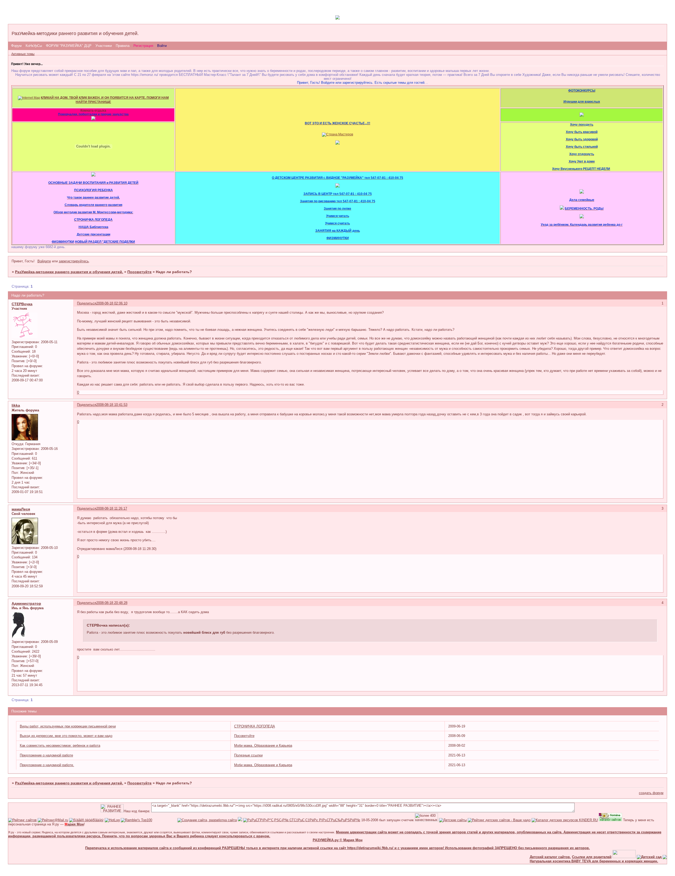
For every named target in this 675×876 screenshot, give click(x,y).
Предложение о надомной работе (46, 755)
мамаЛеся (21, 509)
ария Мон (74, 824)
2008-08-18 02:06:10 (111, 303)
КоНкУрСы (34, 46)
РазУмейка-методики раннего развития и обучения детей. (69, 272)
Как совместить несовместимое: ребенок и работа (60, 745)
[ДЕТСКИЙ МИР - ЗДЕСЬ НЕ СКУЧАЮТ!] (240, 820)
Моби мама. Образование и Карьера (263, 745)
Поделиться (86, 303)
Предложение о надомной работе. (47, 765)
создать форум (651, 793)
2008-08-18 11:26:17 (111, 508)
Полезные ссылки (248, 755)
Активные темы (23, 54)
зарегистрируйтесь (74, 261)
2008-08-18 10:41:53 (111, 405)
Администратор (26, 603)
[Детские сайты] (610, 857)
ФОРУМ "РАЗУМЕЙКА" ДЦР (68, 46)
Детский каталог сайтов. (536, 857)
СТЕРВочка (22, 304)
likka (16, 405)
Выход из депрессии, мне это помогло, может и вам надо (66, 736)
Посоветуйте (139, 272)
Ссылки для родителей (578, 857)
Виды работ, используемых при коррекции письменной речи (68, 726)
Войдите (44, 261)
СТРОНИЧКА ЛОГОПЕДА (254, 726)
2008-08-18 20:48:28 (111, 603)
